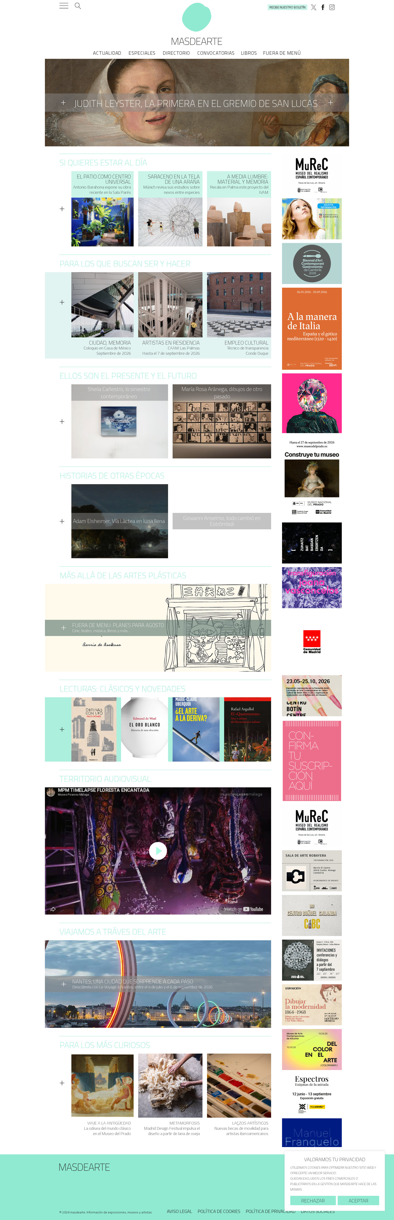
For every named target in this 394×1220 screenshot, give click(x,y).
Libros (249, 53)
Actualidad (107, 53)
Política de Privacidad (271, 1211)
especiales (142, 53)
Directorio (176, 53)
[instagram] (332, 7)
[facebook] (323, 7)
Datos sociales (318, 1211)
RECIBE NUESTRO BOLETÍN (288, 7)
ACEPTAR (358, 1200)
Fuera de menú (282, 53)
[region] (335, 1181)
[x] (313, 7)
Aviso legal (179, 1211)
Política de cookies (219, 1211)
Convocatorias (215, 53)
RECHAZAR (313, 1200)
